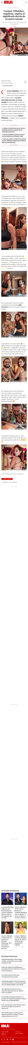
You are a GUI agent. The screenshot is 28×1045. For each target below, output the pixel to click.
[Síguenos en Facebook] (2, 1039)
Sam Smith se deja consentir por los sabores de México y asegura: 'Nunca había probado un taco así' (12, 1014)
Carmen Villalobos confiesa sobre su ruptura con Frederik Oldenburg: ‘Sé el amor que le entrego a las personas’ (7, 942)
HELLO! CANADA (19, 1033)
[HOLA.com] (14, 1026)
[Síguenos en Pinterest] (10, 1039)
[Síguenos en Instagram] (7, 1039)
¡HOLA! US (3, 1033)
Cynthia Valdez (5, 80)
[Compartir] (25, 82)
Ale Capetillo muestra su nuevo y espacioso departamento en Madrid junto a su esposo (12, 990)
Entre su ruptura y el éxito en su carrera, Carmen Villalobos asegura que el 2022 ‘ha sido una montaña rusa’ (14, 140)
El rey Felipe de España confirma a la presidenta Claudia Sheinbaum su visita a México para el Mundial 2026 (14, 998)
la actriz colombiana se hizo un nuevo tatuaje (11, 100)
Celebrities (16, 7)
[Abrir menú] (2, 2)
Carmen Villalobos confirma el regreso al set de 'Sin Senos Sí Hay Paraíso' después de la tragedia (21, 940)
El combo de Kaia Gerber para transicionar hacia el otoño (10, 976)
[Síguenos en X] (5, 1039)
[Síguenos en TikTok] (13, 1039)
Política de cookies (19, 1042)
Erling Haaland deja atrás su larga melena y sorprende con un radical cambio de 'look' (12, 961)
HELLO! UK (3, 1034)
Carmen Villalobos (13, 91)
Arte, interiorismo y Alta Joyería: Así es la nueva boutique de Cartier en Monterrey (13, 1006)
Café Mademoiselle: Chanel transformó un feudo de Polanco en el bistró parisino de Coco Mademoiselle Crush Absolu (14, 983)
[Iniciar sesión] (26, 2)
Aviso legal (5, 1042)
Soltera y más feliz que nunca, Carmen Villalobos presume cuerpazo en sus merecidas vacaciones (13, 129)
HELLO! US (17, 1031)
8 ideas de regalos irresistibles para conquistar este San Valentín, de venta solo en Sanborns (13, 969)
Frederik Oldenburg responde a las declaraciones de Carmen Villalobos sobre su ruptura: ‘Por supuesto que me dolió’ (7, 912)
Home (10, 7)
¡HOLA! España (4, 1031)
